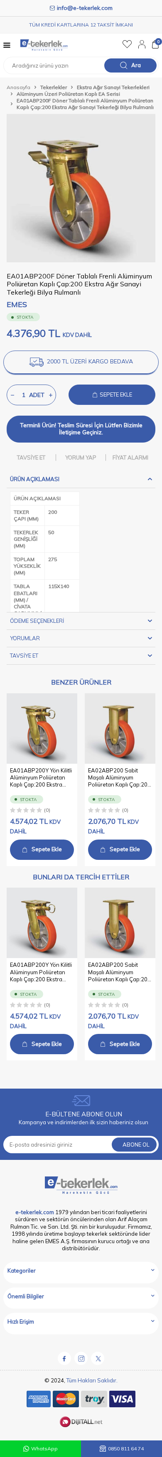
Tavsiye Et (31, 457)
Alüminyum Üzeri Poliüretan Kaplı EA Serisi (68, 94)
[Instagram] (81, 1358)
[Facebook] (64, 1358)
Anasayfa (18, 87)
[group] (81, 188)
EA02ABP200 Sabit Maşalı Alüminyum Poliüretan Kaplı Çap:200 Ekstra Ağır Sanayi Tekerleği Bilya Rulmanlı (119, 778)
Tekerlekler (53, 87)
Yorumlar (25, 638)
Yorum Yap (80, 457)
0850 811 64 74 (126, 1448)
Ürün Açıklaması (34, 479)
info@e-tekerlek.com (85, 8)
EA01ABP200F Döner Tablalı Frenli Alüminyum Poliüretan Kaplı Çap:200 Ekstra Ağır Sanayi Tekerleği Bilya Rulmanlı (85, 103)
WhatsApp (44, 1448)
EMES (17, 304)
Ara (136, 65)
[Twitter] (97, 1358)
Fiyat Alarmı (130, 457)
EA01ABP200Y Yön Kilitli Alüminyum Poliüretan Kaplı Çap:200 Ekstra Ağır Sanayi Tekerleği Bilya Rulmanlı (41, 778)
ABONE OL (136, 1144)
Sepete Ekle (47, 849)
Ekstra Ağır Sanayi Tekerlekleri (113, 87)
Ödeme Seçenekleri (37, 620)
